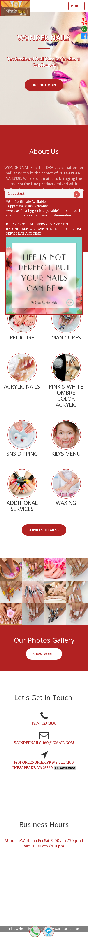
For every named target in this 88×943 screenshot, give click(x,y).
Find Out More (44, 85)
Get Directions (65, 768)
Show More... (44, 654)
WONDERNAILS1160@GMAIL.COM (44, 742)
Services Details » (44, 530)
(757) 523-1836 (44, 723)
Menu (78, 7)
